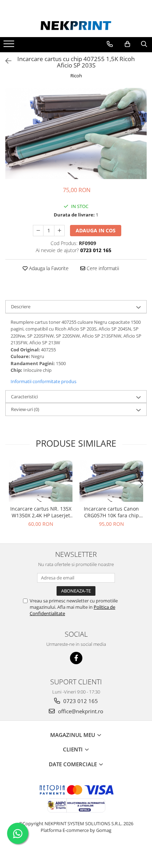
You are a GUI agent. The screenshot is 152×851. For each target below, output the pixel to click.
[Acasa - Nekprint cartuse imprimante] (76, 25)
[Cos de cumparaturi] (127, 44)
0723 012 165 (80, 700)
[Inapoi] (5, 61)
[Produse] (10, 46)
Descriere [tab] (20, 306)
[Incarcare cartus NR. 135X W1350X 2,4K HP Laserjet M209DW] (40, 480)
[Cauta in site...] (144, 44)
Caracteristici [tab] (24, 396)
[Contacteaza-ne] (110, 44)
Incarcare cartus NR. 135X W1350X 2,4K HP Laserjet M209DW (40, 512)
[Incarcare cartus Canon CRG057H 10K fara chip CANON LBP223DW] (111, 480)
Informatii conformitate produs (43, 381)
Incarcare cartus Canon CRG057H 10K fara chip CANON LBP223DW (111, 512)
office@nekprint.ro (80, 711)
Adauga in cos (96, 230)
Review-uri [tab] (25, 409)
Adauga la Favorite (48, 268)
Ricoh (76, 75)
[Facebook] (76, 658)
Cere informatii (102, 268)
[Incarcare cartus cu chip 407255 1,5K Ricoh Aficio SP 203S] (76, 133)
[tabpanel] (76, 133)
